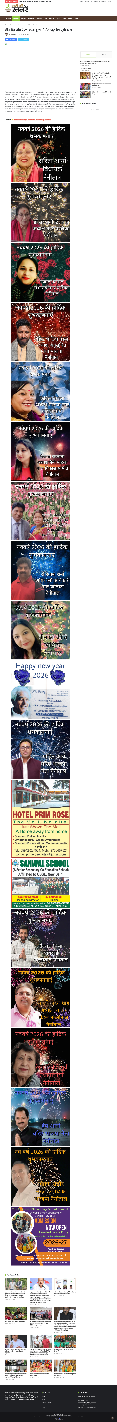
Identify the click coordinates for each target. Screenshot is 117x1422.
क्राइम (58, 18)
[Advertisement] (77, 9)
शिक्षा (64, 18)
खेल (46, 18)
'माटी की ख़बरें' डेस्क (12, 34)
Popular (103, 54)
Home (81, 1)
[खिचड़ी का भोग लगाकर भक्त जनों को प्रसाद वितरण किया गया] (85, 86)
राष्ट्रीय (23, 18)
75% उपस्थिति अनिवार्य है (86, 68)
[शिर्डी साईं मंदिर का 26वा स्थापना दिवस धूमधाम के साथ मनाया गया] (65, 1366)
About (87, 1)
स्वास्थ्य (70, 18)
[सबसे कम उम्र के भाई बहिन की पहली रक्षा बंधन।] (16, 1313)
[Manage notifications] (112, 1418)
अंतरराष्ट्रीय (31, 18)
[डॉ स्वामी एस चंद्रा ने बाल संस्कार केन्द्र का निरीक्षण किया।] (65, 1341)
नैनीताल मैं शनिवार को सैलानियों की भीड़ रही (101, 92)
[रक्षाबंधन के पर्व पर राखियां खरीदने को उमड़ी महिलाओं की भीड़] (41, 1366)
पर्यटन (76, 18)
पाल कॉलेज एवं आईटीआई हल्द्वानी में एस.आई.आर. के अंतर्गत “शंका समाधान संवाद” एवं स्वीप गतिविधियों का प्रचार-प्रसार (40, 1323)
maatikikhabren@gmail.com (23, 1399)
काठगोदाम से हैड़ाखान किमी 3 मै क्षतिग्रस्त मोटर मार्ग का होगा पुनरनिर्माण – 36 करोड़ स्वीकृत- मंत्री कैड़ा (15, 1351)
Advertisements (95, 1)
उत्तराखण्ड (16, 18)
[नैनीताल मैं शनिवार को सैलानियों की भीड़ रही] (85, 94)
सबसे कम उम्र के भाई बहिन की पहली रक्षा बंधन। (15, 1321)
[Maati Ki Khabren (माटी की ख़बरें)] (16, 8)
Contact (103, 1)
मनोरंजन (51, 18)
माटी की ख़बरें (60, 1414)
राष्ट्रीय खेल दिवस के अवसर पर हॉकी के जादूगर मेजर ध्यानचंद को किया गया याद (39, 1)
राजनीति (39, 18)
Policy (109, 1)
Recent (88, 54)
